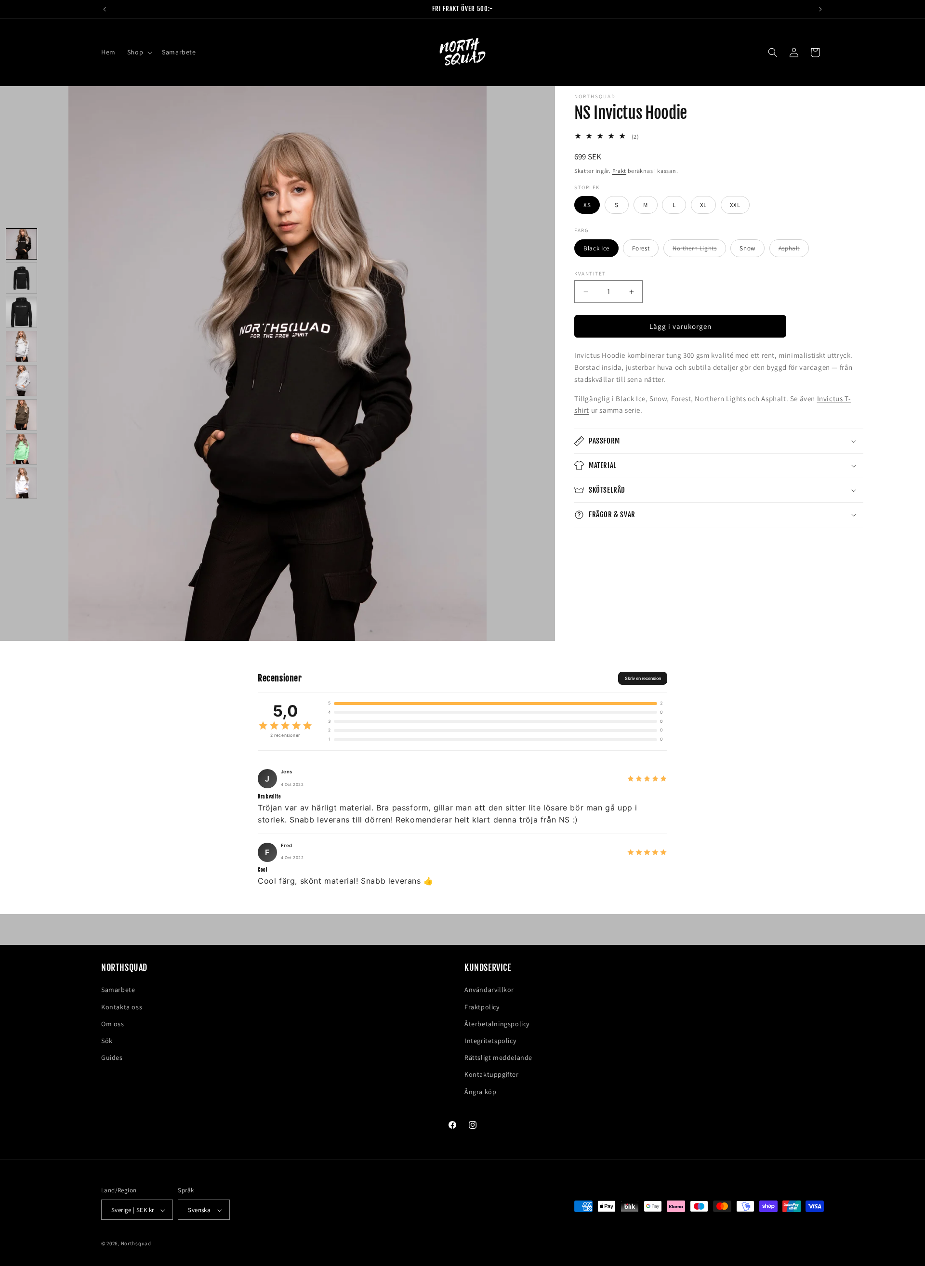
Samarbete (118, 990)
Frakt (619, 171)
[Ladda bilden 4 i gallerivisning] (21, 346)
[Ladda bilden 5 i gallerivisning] (21, 380)
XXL (735, 205)
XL (703, 205)
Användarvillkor (489, 990)
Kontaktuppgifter (491, 1074)
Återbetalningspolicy (496, 1023)
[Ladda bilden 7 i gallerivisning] (21, 449)
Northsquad (136, 1243)
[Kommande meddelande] (820, 9)
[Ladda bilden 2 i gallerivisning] (21, 278)
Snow (747, 248)
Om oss (112, 1023)
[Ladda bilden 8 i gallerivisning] (21, 483)
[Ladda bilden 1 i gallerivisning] (21, 244)
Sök (107, 1040)
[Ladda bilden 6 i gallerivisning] (21, 415)
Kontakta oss (121, 1007)
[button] (138, 52)
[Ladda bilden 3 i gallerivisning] (21, 312)
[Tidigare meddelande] (104, 9)
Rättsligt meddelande (498, 1058)
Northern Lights (699, 250)
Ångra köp (480, 1091)
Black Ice (596, 248)
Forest (640, 248)
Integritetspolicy (490, 1040)
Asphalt (794, 250)
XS (587, 205)
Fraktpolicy (482, 1007)
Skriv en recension (643, 678)
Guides (112, 1058)
